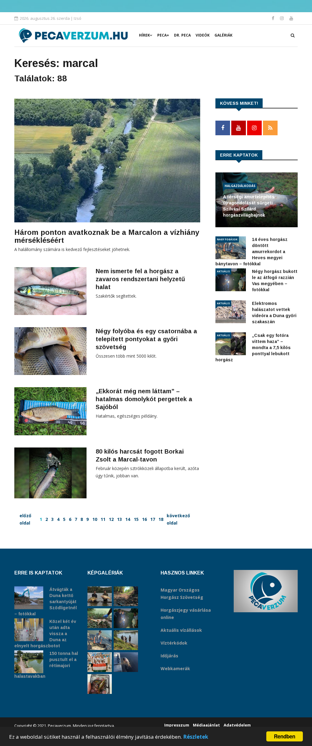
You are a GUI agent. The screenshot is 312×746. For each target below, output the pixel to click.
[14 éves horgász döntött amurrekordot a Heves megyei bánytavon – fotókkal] (99, 640)
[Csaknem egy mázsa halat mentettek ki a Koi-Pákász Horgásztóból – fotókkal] (126, 640)
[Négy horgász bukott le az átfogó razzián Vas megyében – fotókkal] (126, 618)
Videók (203, 35)
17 (152, 519)
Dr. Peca (182, 35)
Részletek (195, 736)
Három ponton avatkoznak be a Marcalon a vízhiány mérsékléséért (106, 236)
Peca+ (163, 35)
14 (127, 519)
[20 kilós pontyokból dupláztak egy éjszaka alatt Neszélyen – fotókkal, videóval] (99, 596)
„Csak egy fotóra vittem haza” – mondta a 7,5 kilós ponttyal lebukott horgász (253, 347)
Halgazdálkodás (240, 186)
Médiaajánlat (206, 725)
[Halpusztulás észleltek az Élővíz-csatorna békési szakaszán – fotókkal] (99, 618)
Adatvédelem (237, 725)
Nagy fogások (227, 239)
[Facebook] (273, 18)
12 (111, 519)
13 (119, 519)
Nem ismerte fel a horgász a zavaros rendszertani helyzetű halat (140, 279)
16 (144, 519)
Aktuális (223, 271)
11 (103, 519)
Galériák (223, 35)
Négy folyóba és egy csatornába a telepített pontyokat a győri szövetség (146, 339)
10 (94, 519)
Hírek (144, 35)
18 (160, 519)
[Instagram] (282, 18)
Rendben (284, 736)
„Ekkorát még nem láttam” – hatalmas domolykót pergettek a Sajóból (144, 399)
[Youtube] (291, 18)
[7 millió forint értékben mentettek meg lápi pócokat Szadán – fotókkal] (99, 684)
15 (136, 519)
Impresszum (176, 725)
